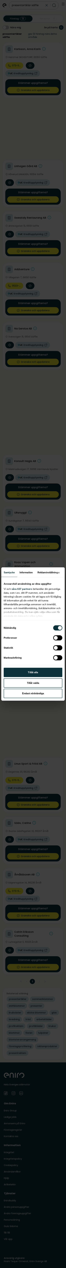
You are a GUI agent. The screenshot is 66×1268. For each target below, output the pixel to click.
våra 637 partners (22, 589)
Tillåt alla (33, 672)
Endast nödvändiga (33, 693)
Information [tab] (26, 572)
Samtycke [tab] (9, 572)
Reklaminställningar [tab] (48, 572)
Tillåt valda (33, 683)
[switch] (57, 637)
